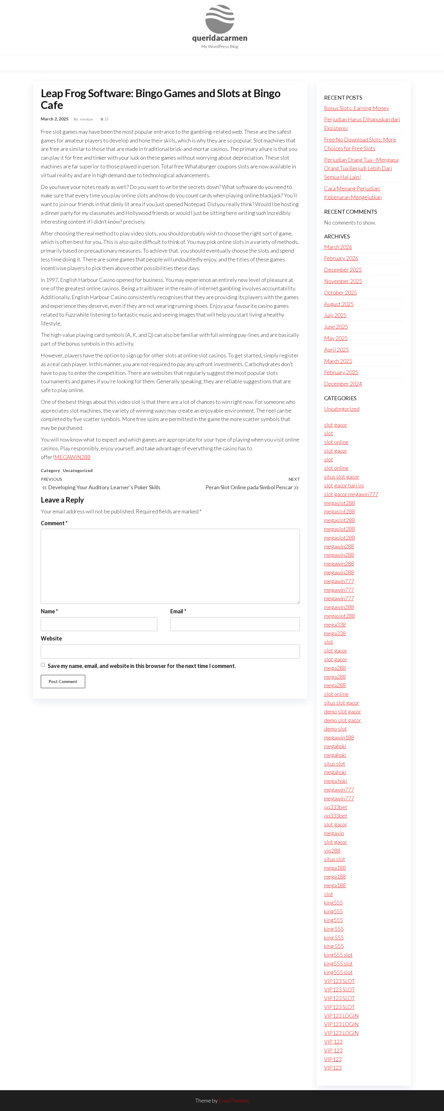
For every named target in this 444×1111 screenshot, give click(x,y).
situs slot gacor (341, 476)
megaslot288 (339, 503)
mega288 (335, 668)
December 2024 (343, 383)
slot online (336, 442)
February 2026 (341, 258)
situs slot (334, 763)
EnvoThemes (234, 1100)
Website (51, 638)
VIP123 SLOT (339, 981)
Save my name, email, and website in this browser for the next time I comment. (142, 665)
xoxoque (87, 119)
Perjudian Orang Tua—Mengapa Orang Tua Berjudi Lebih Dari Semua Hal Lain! (361, 168)
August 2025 (339, 304)
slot (328, 433)
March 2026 (338, 247)
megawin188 (339, 737)
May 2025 (336, 338)
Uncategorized (78, 470)
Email (178, 611)
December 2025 (343, 269)
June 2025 (336, 326)
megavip (334, 833)
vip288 (332, 850)
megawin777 (339, 581)
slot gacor (335, 424)
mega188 (335, 867)
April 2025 (336, 349)
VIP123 (333, 1059)
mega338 (335, 624)
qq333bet (335, 807)
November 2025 (343, 281)
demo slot (335, 728)
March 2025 (338, 361)
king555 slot (338, 954)
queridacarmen (219, 38)
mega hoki (335, 780)
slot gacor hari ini (344, 485)
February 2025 (341, 372)
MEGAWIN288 (72, 457)
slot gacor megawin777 (351, 494)
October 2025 (340, 292)
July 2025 (335, 315)
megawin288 (339, 546)
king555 (333, 902)
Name (49, 611)
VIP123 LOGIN (341, 1015)
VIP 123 (333, 1041)
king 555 (334, 928)
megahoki (335, 746)
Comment (54, 523)
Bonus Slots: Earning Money (356, 108)
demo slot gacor (342, 711)
